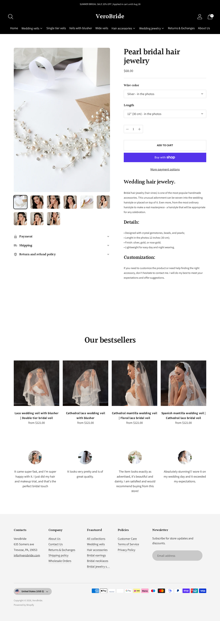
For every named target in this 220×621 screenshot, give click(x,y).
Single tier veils (56, 28)
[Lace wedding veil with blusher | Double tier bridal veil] (36, 383)
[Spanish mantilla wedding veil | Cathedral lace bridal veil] (183, 383)
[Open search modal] (10, 16)
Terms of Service (128, 544)
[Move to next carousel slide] (210, 386)
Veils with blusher (80, 28)
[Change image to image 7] (20, 218)
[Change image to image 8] (37, 218)
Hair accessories (122, 28)
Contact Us (55, 544)
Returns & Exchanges (181, 28)
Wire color (131, 85)
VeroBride (37, 600)
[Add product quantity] (139, 129)
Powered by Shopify (24, 604)
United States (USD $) (32, 591)
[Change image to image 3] (53, 202)
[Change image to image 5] (87, 202)
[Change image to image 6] (103, 202)
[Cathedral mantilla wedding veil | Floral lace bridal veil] (134, 383)
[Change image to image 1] (20, 202)
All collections (96, 539)
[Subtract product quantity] (127, 129)
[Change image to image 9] (53, 218)
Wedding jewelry (150, 28)
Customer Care (127, 539)
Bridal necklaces (97, 561)
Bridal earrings (96, 555)
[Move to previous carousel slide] (10, 386)
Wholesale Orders (59, 561)
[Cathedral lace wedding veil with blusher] (85, 383)
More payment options (165, 169)
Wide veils (101, 28)
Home (14, 28)
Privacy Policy (126, 550)
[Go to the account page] (200, 16)
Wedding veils (30, 28)
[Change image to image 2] (37, 202)
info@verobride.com (27, 555)
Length (129, 105)
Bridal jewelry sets (99, 566)
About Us (204, 28)
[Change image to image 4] (70, 202)
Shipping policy (58, 555)
